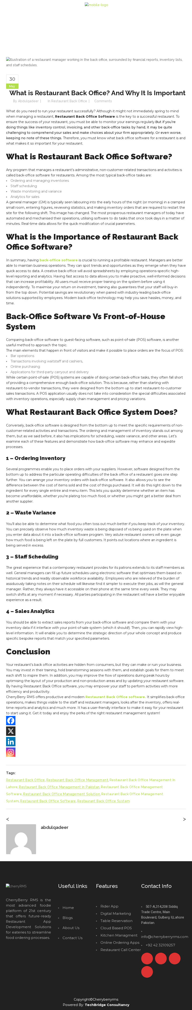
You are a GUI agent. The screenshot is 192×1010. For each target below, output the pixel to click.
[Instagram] (10, 752)
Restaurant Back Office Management (77, 780)
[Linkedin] (10, 741)
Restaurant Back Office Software (48, 801)
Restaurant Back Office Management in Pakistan (59, 787)
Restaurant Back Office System (103, 801)
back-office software (59, 260)
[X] (10, 731)
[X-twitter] (161, 958)
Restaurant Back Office (69, 101)
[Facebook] (10, 720)
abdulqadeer (28, 101)
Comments (103, 101)
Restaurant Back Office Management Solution (61, 794)
